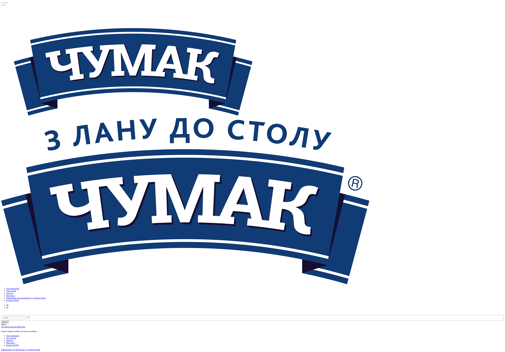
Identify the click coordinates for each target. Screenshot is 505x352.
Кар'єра (9, 293)
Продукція (11, 291)
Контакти (10, 296)
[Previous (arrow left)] (2, 5)
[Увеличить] (7, 2)
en (7, 307)
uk (7, 305)
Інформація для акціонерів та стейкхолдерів (26, 298)
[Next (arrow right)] (5, 5)
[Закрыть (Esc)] (2, 2)
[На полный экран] (5, 2)
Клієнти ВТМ (12, 300)
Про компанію (12, 288)
